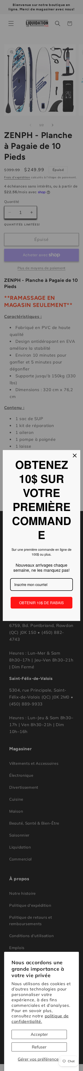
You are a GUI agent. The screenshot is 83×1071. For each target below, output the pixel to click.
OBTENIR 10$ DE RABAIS (41, 602)
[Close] (74, 455)
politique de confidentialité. (40, 1018)
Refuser (39, 1047)
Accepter (39, 1034)
